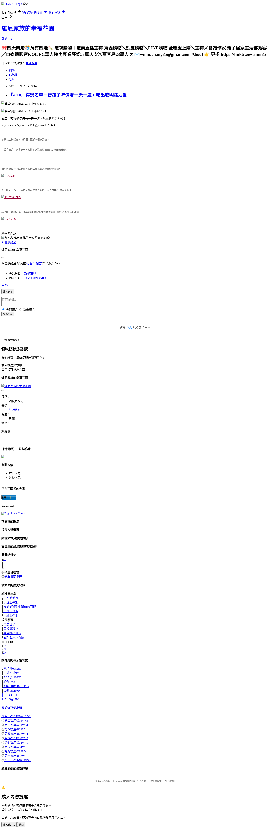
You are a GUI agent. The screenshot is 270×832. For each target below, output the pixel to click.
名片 (12, 79)
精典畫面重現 (13, 576)
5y (4, 648)
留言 (39, 263)
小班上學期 (10, 602)
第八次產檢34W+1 (16, 747)
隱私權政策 (156, 780)
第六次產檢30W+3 (16, 738)
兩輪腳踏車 (10, 628)
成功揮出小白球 (13, 637)
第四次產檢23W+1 (16, 729)
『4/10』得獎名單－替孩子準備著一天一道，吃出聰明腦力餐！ (70, 95)
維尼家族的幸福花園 (27, 28)
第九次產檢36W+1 (16, 751)
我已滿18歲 (9, 824)
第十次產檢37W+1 (16, 755)
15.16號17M (11, 699)
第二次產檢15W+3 (16, 720)
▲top (4, 284)
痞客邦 (30, 263)
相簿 (12, 70)
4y (4, 645)
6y (4, 652)
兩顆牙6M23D (12, 668)
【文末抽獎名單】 (36, 278)
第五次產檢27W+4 (16, 733)
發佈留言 (7, 314)
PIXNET (107, 780)
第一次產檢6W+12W (17, 716)
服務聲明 (170, 780)
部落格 (13, 75)
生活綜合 (31, 63)
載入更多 (7, 291)
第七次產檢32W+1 (16, 742)
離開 (21, 824)
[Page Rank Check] (13, 513)
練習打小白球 (12, 633)
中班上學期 (10, 615)
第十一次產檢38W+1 (17, 760)
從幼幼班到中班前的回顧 (19, 606)
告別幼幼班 (10, 598)
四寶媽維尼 (8, 242)
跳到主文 (7, 38)
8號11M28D (11, 681)
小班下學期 (10, 611)
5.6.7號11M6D (12, 677)
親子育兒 (30, 273)
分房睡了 (9, 624)
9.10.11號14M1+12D (16, 686)
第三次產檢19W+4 (16, 725)
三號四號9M (11, 673)
